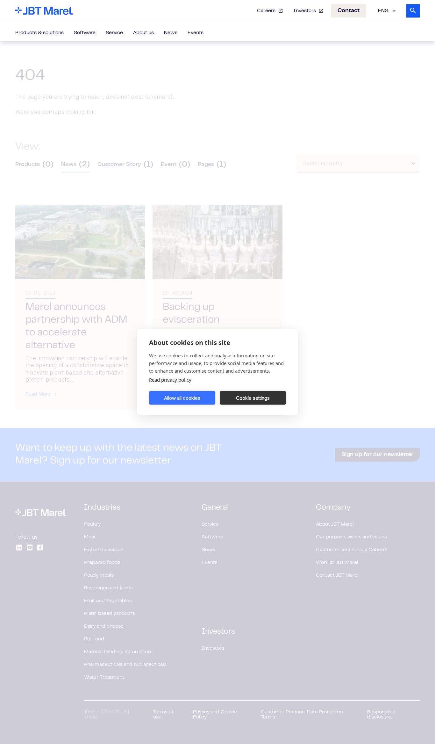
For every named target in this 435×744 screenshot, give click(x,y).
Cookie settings (253, 398)
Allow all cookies (182, 398)
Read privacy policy (170, 379)
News (170, 33)
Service (114, 33)
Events (195, 33)
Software (85, 33)
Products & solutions (39, 33)
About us (143, 33)
